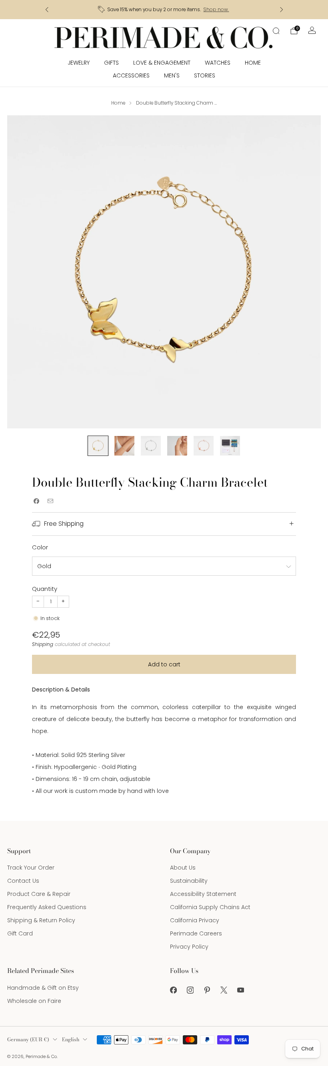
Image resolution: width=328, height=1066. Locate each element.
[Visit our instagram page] (190, 990)
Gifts (111, 63)
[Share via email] (50, 501)
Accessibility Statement (203, 894)
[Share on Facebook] (36, 501)
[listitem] (164, 9)
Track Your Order (30, 868)
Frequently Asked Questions (46, 907)
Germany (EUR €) (28, 1039)
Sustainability (189, 881)
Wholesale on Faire (34, 1001)
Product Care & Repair (38, 894)
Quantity (44, 589)
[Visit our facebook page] (173, 990)
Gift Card (20, 933)
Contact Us (23, 881)
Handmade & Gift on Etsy (43, 988)
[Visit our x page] (223, 990)
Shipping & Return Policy (41, 920)
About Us (183, 868)
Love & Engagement (161, 63)
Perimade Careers (196, 933)
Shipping (42, 644)
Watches (217, 63)
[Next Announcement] (281, 9)
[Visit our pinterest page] (206, 990)
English (70, 1039)
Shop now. (216, 9)
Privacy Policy (189, 947)
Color (40, 547)
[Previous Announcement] (47, 9)
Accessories (131, 75)
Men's (172, 75)
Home (253, 63)
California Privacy (194, 920)
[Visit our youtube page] (240, 990)
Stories (204, 75)
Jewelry (79, 63)
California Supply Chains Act (210, 907)
